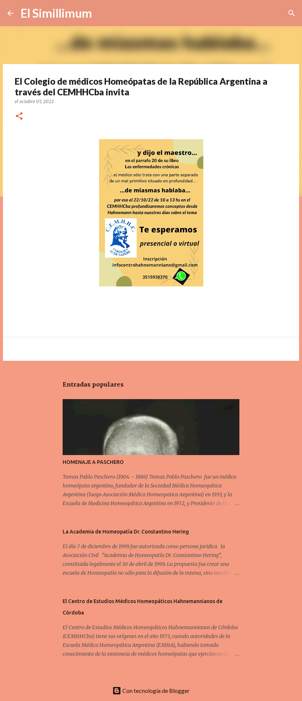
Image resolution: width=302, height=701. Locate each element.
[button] (19, 116)
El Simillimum (56, 13)
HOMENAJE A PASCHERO (93, 462)
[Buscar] (102, 13)
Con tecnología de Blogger (155, 690)
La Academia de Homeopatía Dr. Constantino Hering (126, 532)
